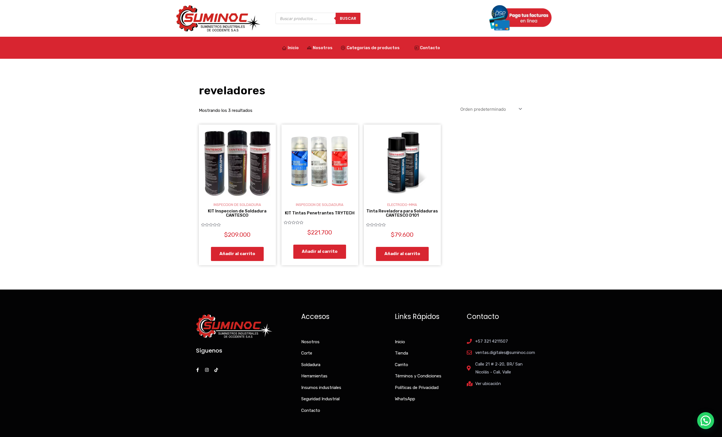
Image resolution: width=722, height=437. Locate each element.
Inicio (293, 47)
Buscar (348, 18)
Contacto (430, 47)
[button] (705, 420)
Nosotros (323, 47)
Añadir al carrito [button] (237, 253)
